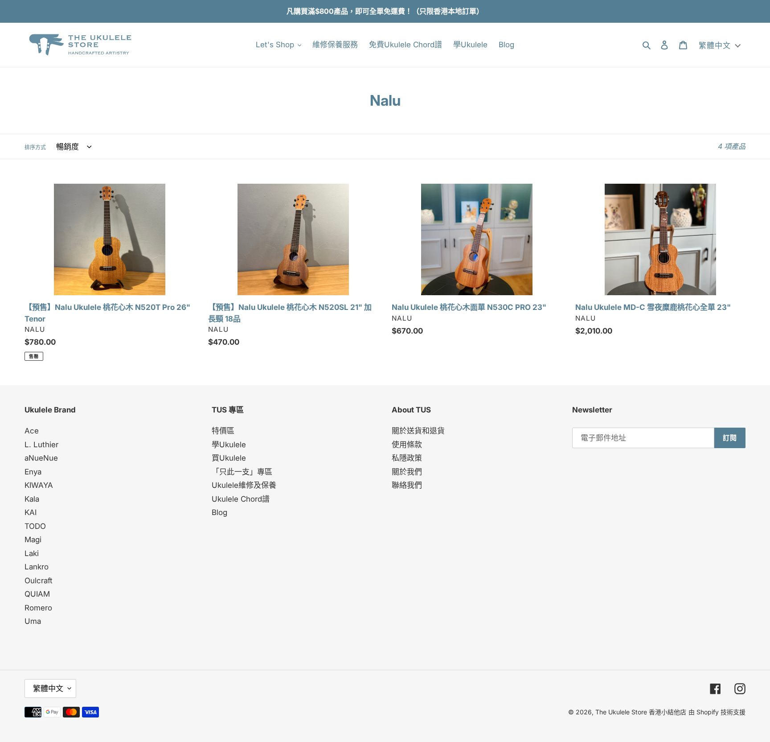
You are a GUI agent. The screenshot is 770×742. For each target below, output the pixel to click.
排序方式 (35, 147)
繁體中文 (48, 688)
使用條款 (407, 444)
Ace (32, 430)
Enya (33, 471)
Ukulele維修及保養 (244, 485)
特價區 (223, 430)
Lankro (37, 566)
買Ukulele (229, 457)
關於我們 (407, 471)
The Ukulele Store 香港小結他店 (640, 712)
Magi (33, 539)
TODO (35, 526)
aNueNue (41, 457)
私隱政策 (407, 457)
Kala (32, 499)
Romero (38, 607)
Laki (32, 553)
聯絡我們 (407, 485)
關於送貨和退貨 (418, 430)
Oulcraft (39, 580)
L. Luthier (41, 444)
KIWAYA (39, 485)
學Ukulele (229, 444)
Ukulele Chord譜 (241, 499)
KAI (31, 512)
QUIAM (37, 593)
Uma (33, 621)
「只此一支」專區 (242, 471)
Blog (219, 512)
